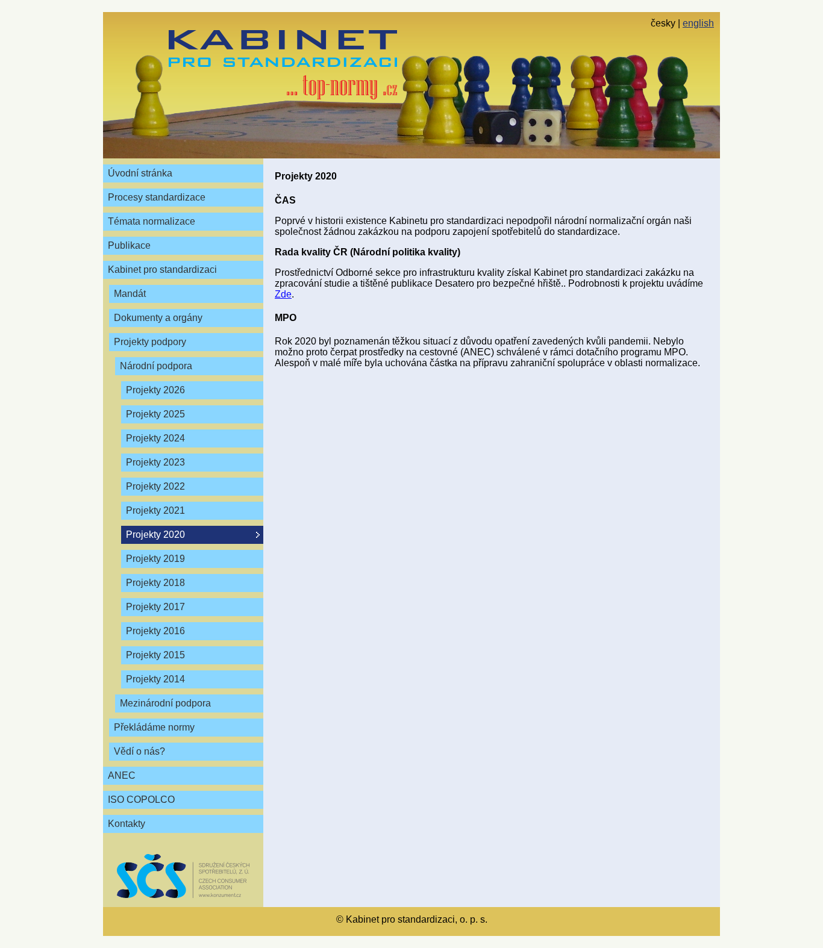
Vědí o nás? (139, 751)
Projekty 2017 (155, 607)
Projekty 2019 (155, 559)
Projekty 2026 (155, 390)
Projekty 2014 (155, 679)
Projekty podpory (150, 342)
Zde (283, 294)
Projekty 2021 (155, 510)
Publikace (129, 245)
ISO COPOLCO (141, 799)
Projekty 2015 (155, 655)
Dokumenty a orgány (158, 318)
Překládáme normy (154, 727)
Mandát (130, 293)
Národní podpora (156, 366)
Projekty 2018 (155, 583)
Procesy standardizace (156, 197)
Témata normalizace (151, 221)
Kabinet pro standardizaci (162, 269)
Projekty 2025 (155, 414)
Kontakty (126, 824)
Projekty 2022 (155, 486)
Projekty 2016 (155, 631)
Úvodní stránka (140, 173)
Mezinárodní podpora (165, 703)
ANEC (122, 775)
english (698, 23)
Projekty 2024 (155, 438)
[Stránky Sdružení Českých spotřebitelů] (183, 876)
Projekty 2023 (155, 462)
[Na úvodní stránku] (283, 64)
